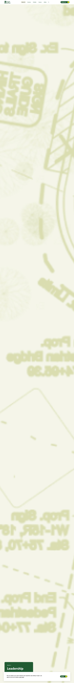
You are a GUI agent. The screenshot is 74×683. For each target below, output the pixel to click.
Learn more (21, 677)
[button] (49, 2)
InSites (45, 2)
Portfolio (34, 2)
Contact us (63, 2)
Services (29, 2)
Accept (62, 676)
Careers (40, 2)
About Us (23, 2)
